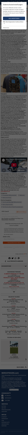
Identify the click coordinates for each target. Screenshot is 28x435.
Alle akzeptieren (14, 18)
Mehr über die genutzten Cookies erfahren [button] (13, 21)
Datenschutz (6, 27)
